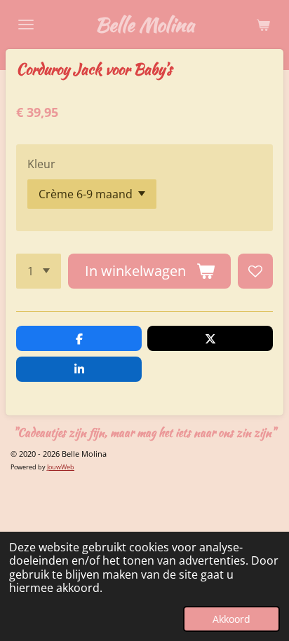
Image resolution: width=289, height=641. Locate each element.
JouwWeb (60, 466)
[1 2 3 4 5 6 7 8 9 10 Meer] (38, 271)
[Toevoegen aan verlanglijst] (255, 271)
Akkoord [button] (231, 619)
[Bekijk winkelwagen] (263, 25)
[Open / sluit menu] (26, 25)
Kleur (41, 164)
